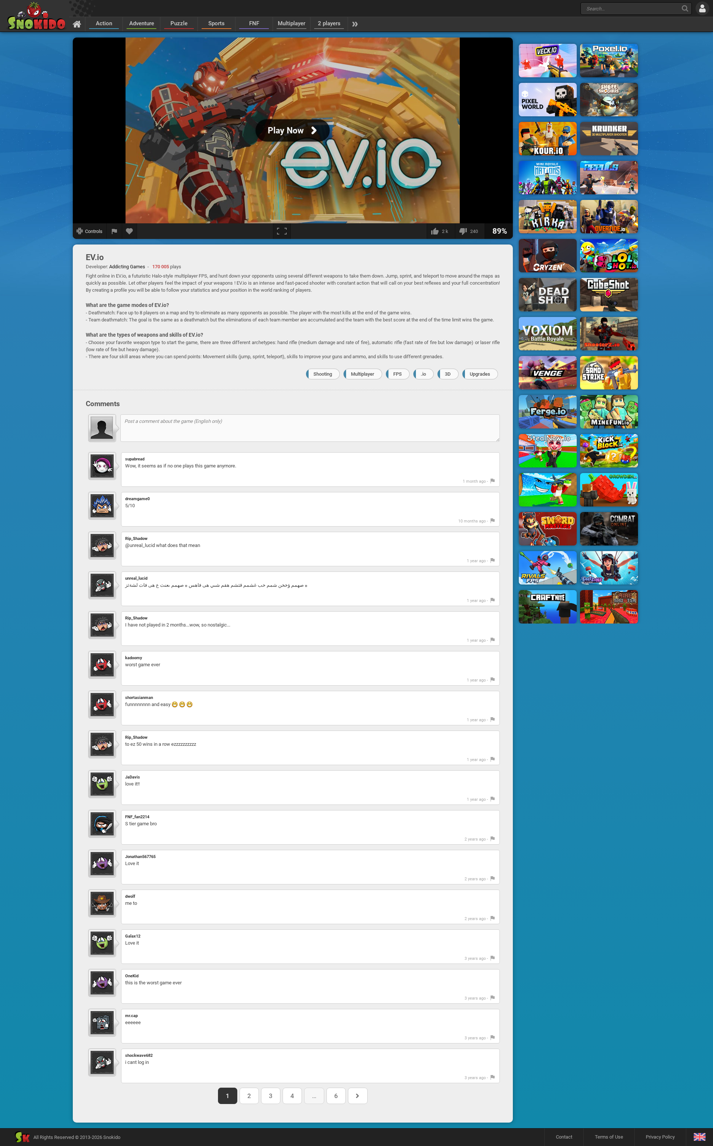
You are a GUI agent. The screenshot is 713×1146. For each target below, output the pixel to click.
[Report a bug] (114, 231)
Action (104, 23)
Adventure (141, 23)
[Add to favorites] (129, 231)
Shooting (322, 374)
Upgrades (480, 374)
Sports (216, 23)
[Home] (77, 24)
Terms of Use (609, 1137)
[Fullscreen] (282, 231)
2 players (329, 23)
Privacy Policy (660, 1137)
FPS (397, 374)
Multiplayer (291, 23)
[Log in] (702, 8)
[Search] (685, 8)
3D (448, 374)
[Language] (699, 1137)
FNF (254, 23)
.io (423, 374)
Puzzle (179, 23)
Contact (564, 1137)
